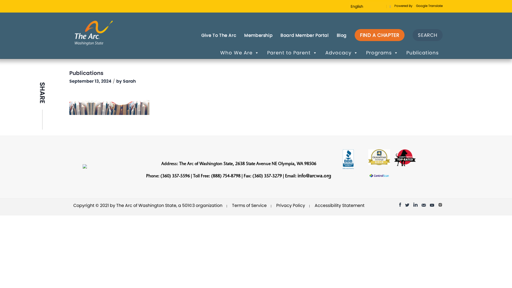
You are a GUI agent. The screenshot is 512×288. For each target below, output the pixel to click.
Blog (342, 35)
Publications (422, 52)
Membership (258, 35)
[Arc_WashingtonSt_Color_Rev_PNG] (93, 32)
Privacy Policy (290, 205)
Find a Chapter (379, 35)
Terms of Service (249, 205)
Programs (379, 52)
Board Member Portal (305, 35)
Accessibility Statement (340, 205)
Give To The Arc (218, 35)
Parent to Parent (289, 52)
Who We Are (236, 52)
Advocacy (338, 52)
